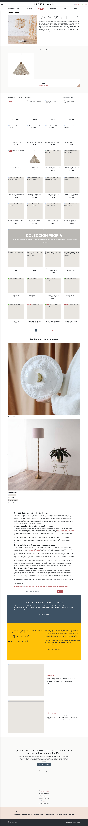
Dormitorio (50, 675)
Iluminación (41, 8)
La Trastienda (75, 8)
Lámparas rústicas (42, 586)
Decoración (53, 8)
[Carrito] (84, 4)
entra (48, 0)
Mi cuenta (71, 814)
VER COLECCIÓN (44, 242)
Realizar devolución (38, 814)
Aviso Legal (58, 811)
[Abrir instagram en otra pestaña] (44, 774)
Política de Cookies (50, 814)
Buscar (60, 591)
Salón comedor (51, 713)
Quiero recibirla (44, 764)
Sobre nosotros (49, 811)
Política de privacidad (68, 811)
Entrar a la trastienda (54, 649)
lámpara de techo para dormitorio (65, 530)
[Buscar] (76, 4)
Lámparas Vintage (52, 586)
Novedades (29, 8)
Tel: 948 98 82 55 (32, 811)
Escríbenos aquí (44, 614)
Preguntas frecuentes (19, 811)
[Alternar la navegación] (2, 4)
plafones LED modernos (34, 550)
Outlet (64, 8)
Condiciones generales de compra (23, 814)
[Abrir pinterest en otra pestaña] (51, 774)
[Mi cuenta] (80, 4)
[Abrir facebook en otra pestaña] (36, 774)
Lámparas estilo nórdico (31, 586)
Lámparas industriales (62, 586)
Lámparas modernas (19, 586)
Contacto (41, 811)
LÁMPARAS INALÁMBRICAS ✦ (14, 8)
